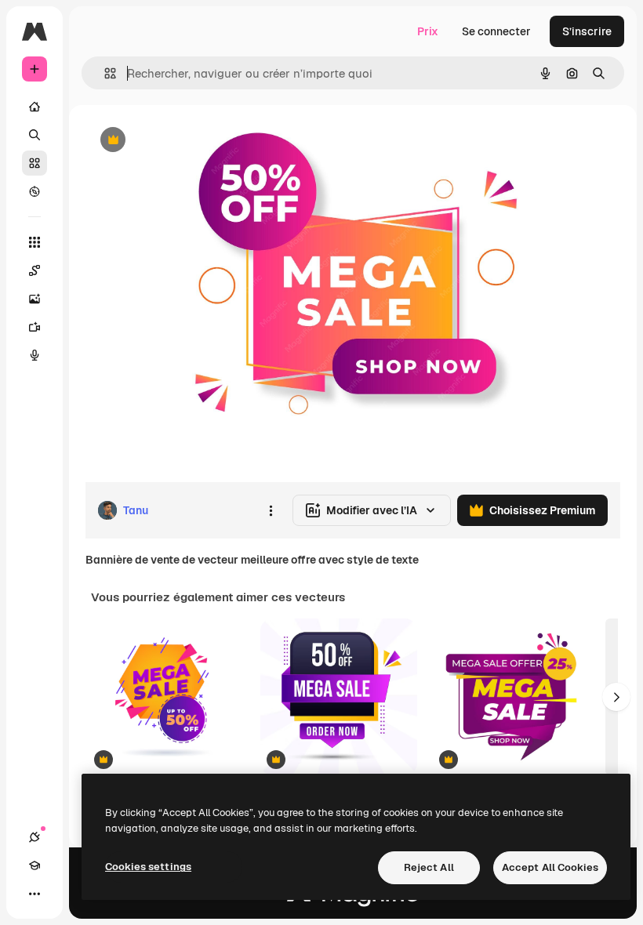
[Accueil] (34, 106)
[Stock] (34, 163)
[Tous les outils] (34, 242)
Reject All (429, 867)
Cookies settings (148, 866)
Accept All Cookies (550, 867)
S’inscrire (587, 31)
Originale (188, 140)
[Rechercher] (34, 134)
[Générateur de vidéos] (34, 326)
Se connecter (496, 31)
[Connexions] (34, 837)
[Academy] (34, 865)
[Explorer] (34, 191)
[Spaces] (34, 270)
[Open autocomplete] (103, 73)
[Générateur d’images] (34, 298)
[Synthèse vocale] (34, 355)
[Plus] (34, 893)
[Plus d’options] (270, 510)
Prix (427, 31)
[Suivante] (616, 696)
